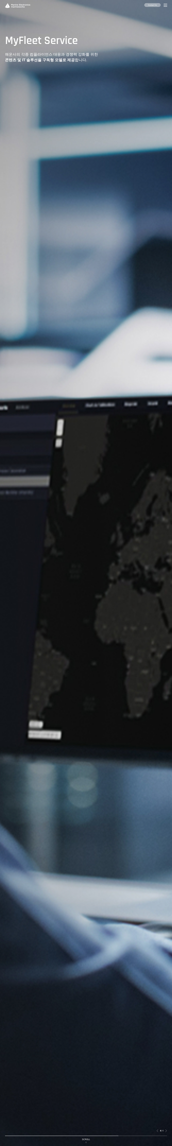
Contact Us (152, 5)
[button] (157, 1130)
